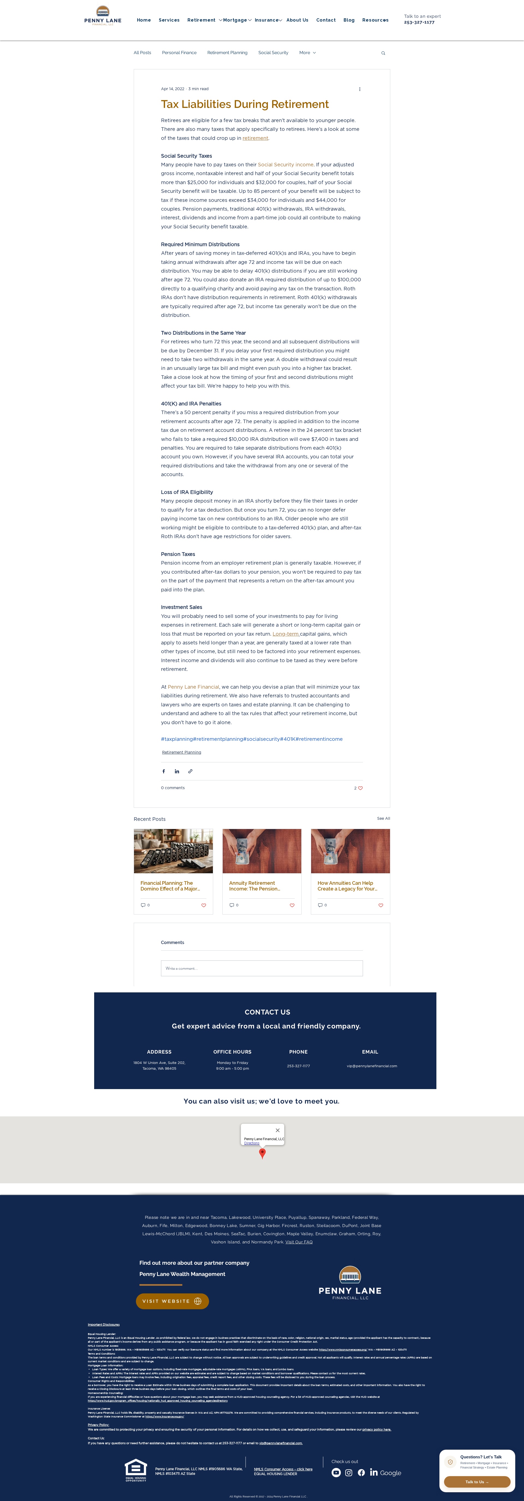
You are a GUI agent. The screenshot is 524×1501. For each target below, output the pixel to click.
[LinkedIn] (374, 1472)
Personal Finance (179, 52)
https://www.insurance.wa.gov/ (164, 1416)
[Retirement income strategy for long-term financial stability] (262, 851)
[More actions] (359, 89)
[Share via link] (190, 771)
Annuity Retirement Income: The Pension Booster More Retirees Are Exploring (260, 886)
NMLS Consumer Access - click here (283, 1469)
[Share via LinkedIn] (177, 771)
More (304, 52)
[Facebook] (361, 1472)
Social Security (273, 52)
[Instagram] (348, 1472)
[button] (375, 20)
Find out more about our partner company (195, 1263)
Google (390, 1472)
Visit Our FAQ (299, 1242)
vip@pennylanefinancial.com (372, 1066)
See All (383, 819)
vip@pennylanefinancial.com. (281, 1443)
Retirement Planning (227, 52)
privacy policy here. (376, 1429)
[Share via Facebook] (163, 771)
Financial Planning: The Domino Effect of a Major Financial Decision (169, 886)
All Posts (142, 52)
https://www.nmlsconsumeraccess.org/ (343, 1349)
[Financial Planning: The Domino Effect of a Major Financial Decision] (173, 851)
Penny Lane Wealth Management (182, 1274)
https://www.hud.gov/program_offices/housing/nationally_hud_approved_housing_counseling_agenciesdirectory (158, 1400)
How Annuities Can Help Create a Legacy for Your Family (346, 886)
